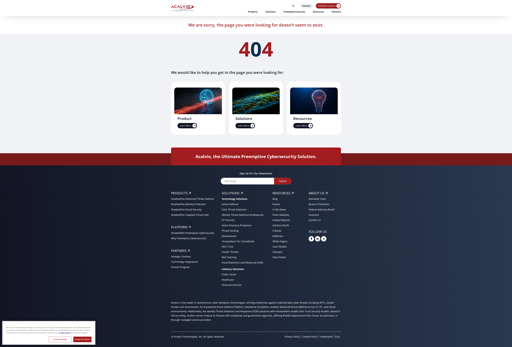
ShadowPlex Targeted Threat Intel (190, 214)
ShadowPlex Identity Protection (188, 204)
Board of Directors (319, 204)
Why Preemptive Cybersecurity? (188, 238)
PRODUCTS (179, 193)
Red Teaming (229, 257)
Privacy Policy (292, 336)
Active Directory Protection (237, 225)
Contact (306, 5)
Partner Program (180, 267)
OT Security (228, 220)
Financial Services (232, 285)
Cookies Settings (60, 339)
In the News (279, 209)
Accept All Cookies (82, 339)
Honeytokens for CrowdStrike (238, 241)
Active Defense (230, 204)
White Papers (280, 241)
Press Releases (281, 214)
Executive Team (317, 198)
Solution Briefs (281, 225)
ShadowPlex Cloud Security (186, 209)
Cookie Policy (309, 336)
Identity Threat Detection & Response (242, 214)
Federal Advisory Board (322, 209)
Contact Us (315, 220)
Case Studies (280, 246)
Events (276, 204)
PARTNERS (179, 250)
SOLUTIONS (230, 193)
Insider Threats (230, 251)
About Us (316, 193)
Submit (282, 181)
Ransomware (229, 236)
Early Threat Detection (234, 209)
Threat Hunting (230, 230)
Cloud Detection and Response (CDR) (242, 262)
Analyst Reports (281, 220)
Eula (337, 336)
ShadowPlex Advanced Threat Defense (192, 198)
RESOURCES (281, 193)
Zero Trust (227, 246)
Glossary (277, 251)
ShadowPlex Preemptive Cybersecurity (192, 233)
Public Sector (229, 274)
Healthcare (228, 279)
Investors (314, 214)
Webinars (278, 236)
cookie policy (64, 332)
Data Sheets (279, 257)
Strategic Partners (181, 256)
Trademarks (326, 336)
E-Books (277, 230)
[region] (48, 333)
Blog (275, 198)
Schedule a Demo (327, 5)
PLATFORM (179, 227)
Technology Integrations (184, 261)
